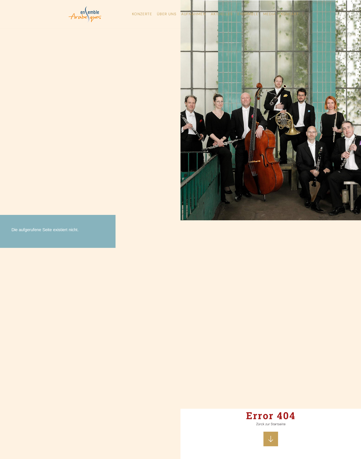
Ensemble (248, 14)
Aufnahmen (193, 14)
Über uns (166, 14)
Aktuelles (222, 14)
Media (269, 14)
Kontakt (290, 14)
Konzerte (142, 14)
